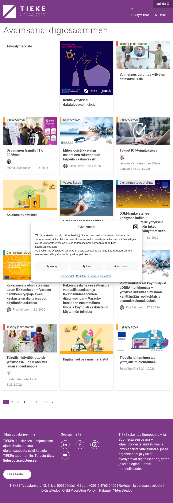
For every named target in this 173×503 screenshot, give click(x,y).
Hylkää (86, 266)
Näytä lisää (140, 15)
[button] (136, 227)
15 (45, 402)
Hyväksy (52, 266)
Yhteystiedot (122, 490)
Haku (160, 15)
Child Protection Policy (79, 490)
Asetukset (121, 266)
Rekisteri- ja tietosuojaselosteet (93, 275)
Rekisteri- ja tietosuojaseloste (140, 486)
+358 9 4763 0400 (102, 486)
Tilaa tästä (15, 474)
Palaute (105, 490)
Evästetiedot (67, 275)
